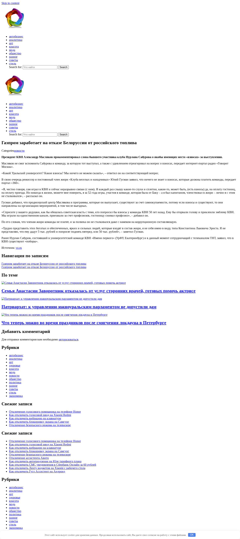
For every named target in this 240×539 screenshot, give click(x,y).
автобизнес (16, 36)
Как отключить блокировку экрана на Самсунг (39, 421)
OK (192, 534)
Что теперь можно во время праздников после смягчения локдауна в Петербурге (84, 322)
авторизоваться (68, 339)
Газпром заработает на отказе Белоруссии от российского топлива (44, 263)
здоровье (14, 365)
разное (13, 56)
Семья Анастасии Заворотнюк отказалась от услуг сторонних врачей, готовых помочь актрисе (99, 290)
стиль (12, 63)
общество (15, 53)
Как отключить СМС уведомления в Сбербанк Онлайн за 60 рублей (52, 464)
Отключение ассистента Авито (29, 458)
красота (14, 46)
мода (12, 50)
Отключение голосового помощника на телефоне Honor (45, 411)
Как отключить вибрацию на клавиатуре (35, 418)
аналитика (15, 39)
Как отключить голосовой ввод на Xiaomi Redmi (40, 415)
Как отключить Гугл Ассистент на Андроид (37, 471)
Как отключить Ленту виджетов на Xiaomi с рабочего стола (47, 468)
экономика (16, 395)
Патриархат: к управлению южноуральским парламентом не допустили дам (79, 306)
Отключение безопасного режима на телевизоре (40, 425)
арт (11, 43)
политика (15, 382)
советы (13, 60)
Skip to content (10, 3)
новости (19, 150)
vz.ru (19, 247)
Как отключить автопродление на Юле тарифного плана (45, 461)
